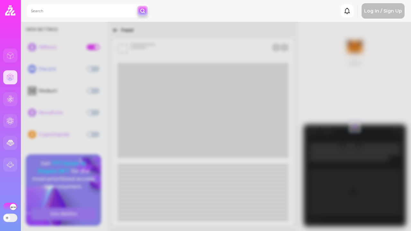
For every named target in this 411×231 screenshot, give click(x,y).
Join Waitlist (63, 213)
